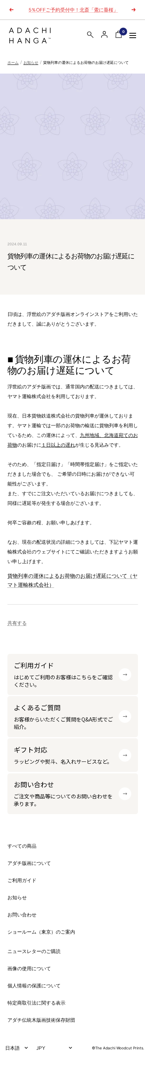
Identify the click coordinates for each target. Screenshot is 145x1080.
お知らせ (30, 62)
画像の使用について (29, 968)
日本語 (12, 1048)
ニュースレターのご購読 (34, 951)
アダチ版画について (29, 863)
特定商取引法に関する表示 (36, 1003)
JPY (40, 1048)
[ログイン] (104, 34)
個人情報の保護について (34, 986)
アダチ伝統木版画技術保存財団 (41, 1020)
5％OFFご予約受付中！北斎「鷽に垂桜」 (73, 10)
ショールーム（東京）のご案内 (41, 932)
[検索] (90, 36)
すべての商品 (21, 846)
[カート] (118, 36)
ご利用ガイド (21, 880)
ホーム (13, 62)
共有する (17, 623)
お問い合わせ (21, 915)
